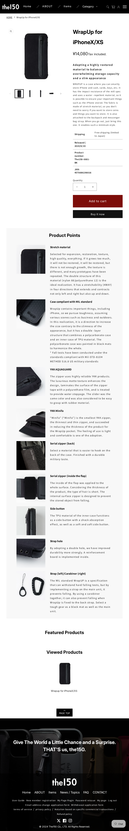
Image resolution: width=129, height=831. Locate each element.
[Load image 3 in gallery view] (40, 93)
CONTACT (100, 792)
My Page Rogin (65, 800)
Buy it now (98, 214)
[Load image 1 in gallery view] (19, 93)
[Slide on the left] (10, 93)
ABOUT (47, 6)
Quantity (77, 180)
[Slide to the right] (60, 93)
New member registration (41, 800)
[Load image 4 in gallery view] (51, 93)
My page (101, 800)
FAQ (86, 792)
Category (88, 6)
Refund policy (64, 814)
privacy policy (43, 809)
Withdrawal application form (87, 805)
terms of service (23, 809)
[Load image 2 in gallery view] (29, 93)
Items (67, 6)
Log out (112, 800)
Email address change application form (47, 805)
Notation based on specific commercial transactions (84, 809)
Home (27, 6)
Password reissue (85, 800)
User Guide (18, 800)
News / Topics (70, 792)
